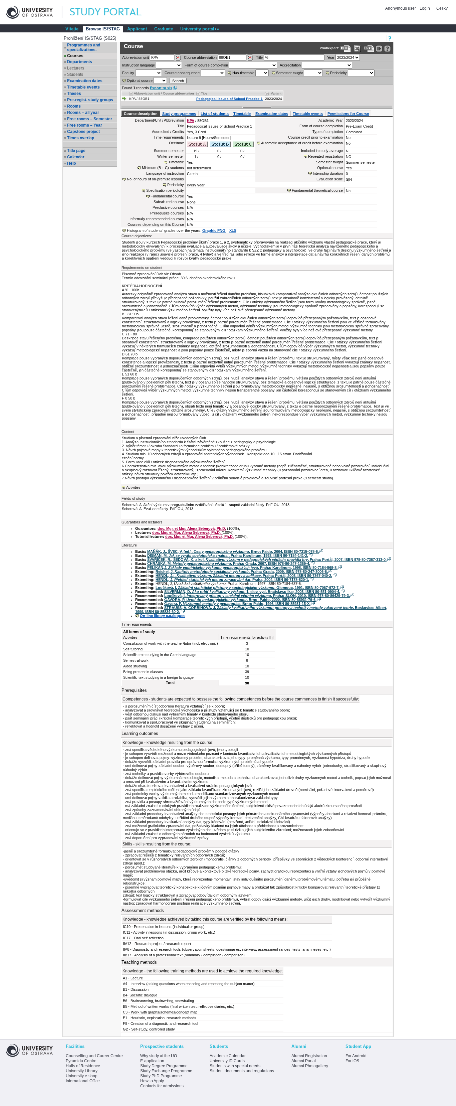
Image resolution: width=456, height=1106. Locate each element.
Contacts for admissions (162, 1086)
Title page (76, 150)
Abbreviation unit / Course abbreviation (164, 93)
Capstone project (83, 131)
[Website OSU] (34, 12)
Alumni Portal (303, 1061)
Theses (74, 93)
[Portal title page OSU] (111, 12)
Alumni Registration (309, 1056)
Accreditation (290, 65)
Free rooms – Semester (89, 119)
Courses (75, 55)
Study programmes (179, 114)
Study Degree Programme (164, 1066)
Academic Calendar (228, 1056)
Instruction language (138, 65)
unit (135, 57)
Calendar (75, 157)
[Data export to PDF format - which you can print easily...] (345, 48)
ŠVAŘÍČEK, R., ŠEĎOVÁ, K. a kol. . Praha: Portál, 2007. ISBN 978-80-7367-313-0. (267, 560)
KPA (190, 121)
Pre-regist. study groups (90, 100)
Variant (276, 93)
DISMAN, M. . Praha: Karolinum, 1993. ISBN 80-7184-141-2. (227, 556)
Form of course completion (206, 65)
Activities (133, 487)
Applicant (137, 28)
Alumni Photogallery (309, 1066)
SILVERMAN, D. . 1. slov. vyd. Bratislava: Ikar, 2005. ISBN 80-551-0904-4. (252, 592)
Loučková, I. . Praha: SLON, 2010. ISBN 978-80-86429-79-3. (257, 596)
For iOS (352, 1061)
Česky (442, 8)
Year (330, 57)
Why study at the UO (158, 1056)
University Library (81, 1071)
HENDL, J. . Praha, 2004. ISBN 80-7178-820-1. (232, 580)
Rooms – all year (83, 112)
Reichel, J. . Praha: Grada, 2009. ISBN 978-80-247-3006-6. (242, 572)
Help (71, 163)
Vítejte (71, 28)
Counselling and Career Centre (94, 1056)
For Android (356, 1056)
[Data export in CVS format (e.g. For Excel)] (369, 48)
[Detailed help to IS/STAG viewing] (387, 48)
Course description (141, 114)
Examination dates (84, 80)
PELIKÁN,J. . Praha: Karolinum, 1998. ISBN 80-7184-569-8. (242, 568)
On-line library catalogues (162, 616)
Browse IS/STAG (103, 28)
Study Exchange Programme (166, 1071)
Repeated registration (325, 156)
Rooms (74, 106)
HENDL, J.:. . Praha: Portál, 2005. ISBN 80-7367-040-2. (244, 576)
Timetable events (83, 87)
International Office (83, 1081)
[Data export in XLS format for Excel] (357, 48)
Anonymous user (401, 8)
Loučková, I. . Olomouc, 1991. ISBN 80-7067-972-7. (247, 588)
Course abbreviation (200, 57)
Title (259, 57)
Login (425, 8)
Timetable (242, 114)
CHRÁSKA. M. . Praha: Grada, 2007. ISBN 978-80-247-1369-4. (228, 564)
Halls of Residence (83, 1066)
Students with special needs (235, 1066)
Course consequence (182, 73)
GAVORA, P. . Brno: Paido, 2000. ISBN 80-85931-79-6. (240, 600)
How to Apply (152, 1081)
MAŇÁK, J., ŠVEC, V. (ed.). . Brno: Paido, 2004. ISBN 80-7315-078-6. (233, 551)
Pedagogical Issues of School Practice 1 (229, 99)
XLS (232, 230)
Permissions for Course (348, 114)
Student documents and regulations (242, 1071)
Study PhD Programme (161, 1076)
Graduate (163, 28)
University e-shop (81, 1076)
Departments (79, 61)
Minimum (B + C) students (163, 168)
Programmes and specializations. (83, 47)
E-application (152, 1061)
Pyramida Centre (81, 1061)
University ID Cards (227, 1061)
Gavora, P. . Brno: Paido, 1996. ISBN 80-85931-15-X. (237, 604)
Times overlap (80, 138)
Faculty (128, 73)
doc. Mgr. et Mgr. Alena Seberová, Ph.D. (192, 528)
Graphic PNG (214, 230)
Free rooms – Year (84, 125)
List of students (215, 114)
